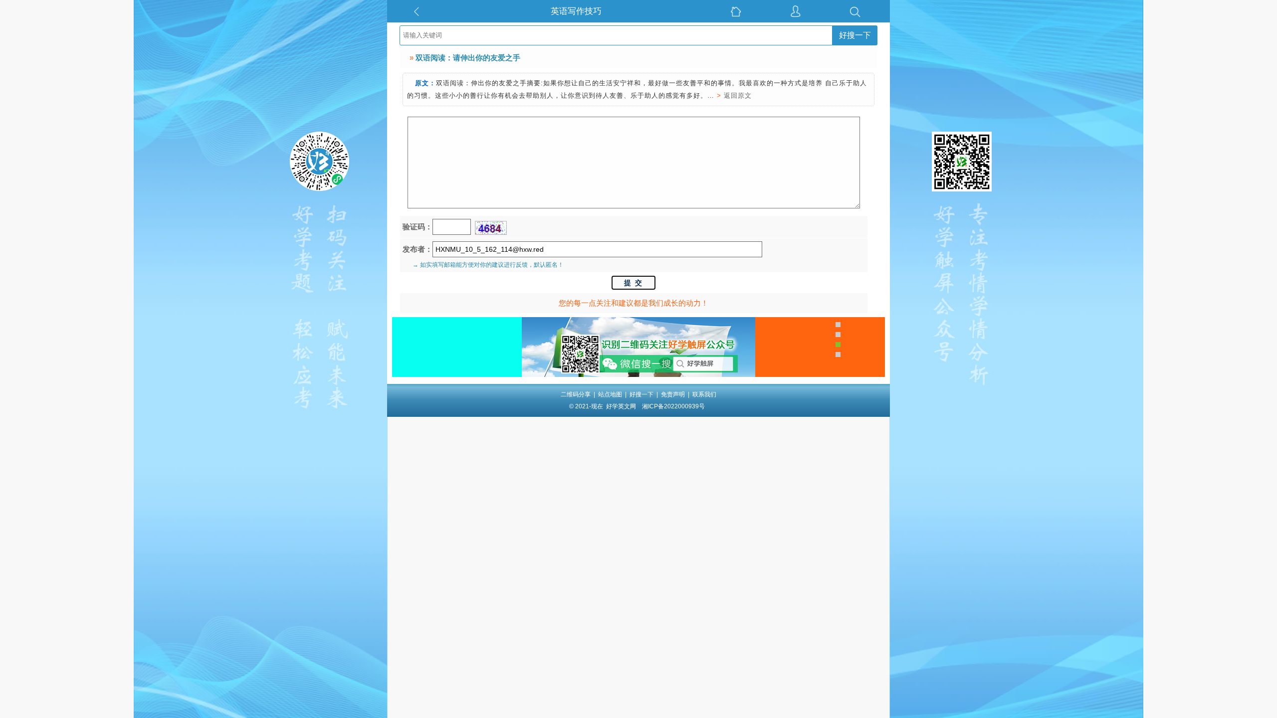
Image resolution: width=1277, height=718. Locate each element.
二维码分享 (576, 394)
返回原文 (738, 95)
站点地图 (610, 394)
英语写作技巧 (576, 11)
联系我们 (704, 394)
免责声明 (673, 394)
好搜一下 (855, 35)
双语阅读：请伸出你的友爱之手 (468, 57)
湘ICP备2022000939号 (673, 406)
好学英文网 (621, 406)
